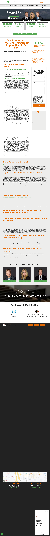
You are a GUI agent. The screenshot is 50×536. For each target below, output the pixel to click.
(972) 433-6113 (36, 488)
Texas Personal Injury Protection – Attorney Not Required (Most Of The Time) (39, 46)
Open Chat (41, 2)
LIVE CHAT (42, 325)
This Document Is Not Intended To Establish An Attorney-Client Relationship (39, 64)
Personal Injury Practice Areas (13, 5)
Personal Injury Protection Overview (38, 47)
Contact (26, 5)
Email (34, 82)
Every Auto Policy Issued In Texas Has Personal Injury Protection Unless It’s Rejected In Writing (38, 61)
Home (5, 5)
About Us (21, 5)
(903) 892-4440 (13, 488)
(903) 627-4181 (44, 5)
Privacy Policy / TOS (39, 102)
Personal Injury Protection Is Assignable (38, 53)
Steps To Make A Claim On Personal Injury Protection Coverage (38, 52)
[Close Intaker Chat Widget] (47, 511)
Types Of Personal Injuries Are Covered (38, 50)
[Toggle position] (45, 511)
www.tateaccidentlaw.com (25, 257)
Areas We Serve (31, 5)
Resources (37, 5)
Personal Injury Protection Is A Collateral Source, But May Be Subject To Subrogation (39, 59)
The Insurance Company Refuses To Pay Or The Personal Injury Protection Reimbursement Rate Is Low (39, 56)
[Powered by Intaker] (43, 534)
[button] (32, 122)
